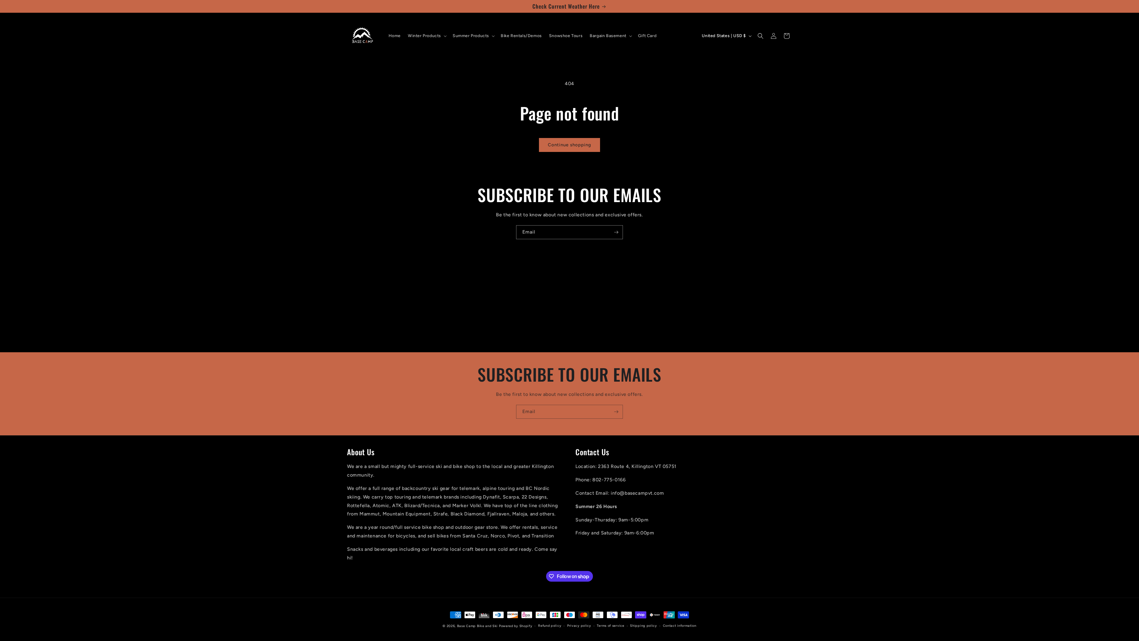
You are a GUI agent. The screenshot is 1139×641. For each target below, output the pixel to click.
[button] (426, 36)
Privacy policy (579, 626)
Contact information (679, 626)
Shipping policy (643, 626)
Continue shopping (569, 144)
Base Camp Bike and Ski (477, 626)
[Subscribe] (616, 232)
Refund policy (549, 626)
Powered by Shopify (515, 626)
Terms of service (610, 626)
